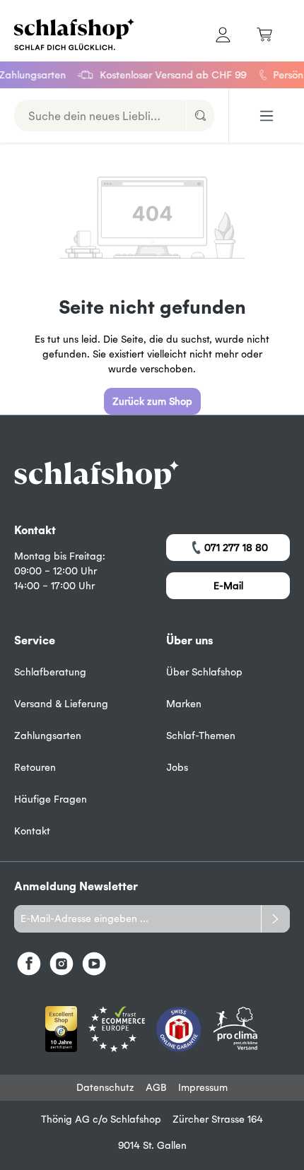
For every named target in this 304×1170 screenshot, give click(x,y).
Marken (183, 703)
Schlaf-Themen (200, 735)
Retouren (35, 767)
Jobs (177, 767)
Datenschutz (105, 1087)
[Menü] (266, 116)
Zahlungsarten (47, 735)
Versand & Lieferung (61, 703)
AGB (156, 1087)
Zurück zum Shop (152, 401)
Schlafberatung (50, 672)
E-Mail (228, 585)
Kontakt (32, 831)
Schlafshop (135, 1119)
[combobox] (100, 115)
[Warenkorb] (265, 34)
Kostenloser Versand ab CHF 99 (168, 75)
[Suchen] (200, 115)
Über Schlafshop (204, 672)
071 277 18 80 (236, 547)
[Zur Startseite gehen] (76, 34)
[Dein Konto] (223, 34)
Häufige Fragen (50, 799)
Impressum (203, 1087)
